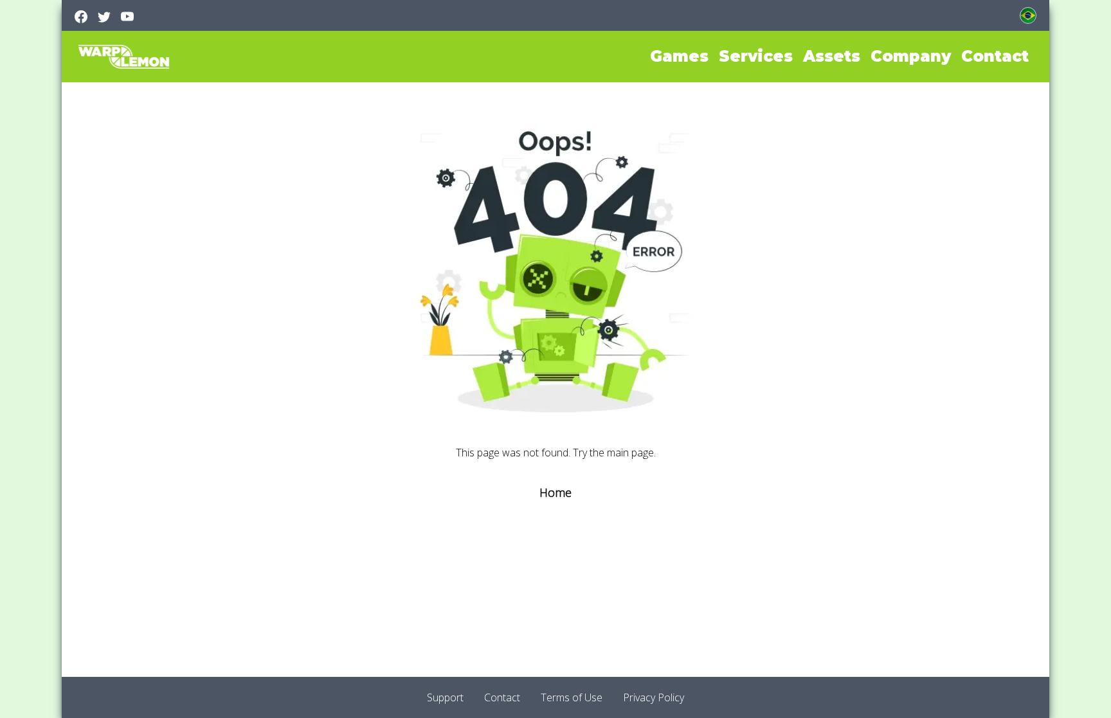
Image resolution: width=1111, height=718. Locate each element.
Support (445, 697)
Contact (502, 697)
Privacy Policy (653, 697)
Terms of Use (571, 697)
